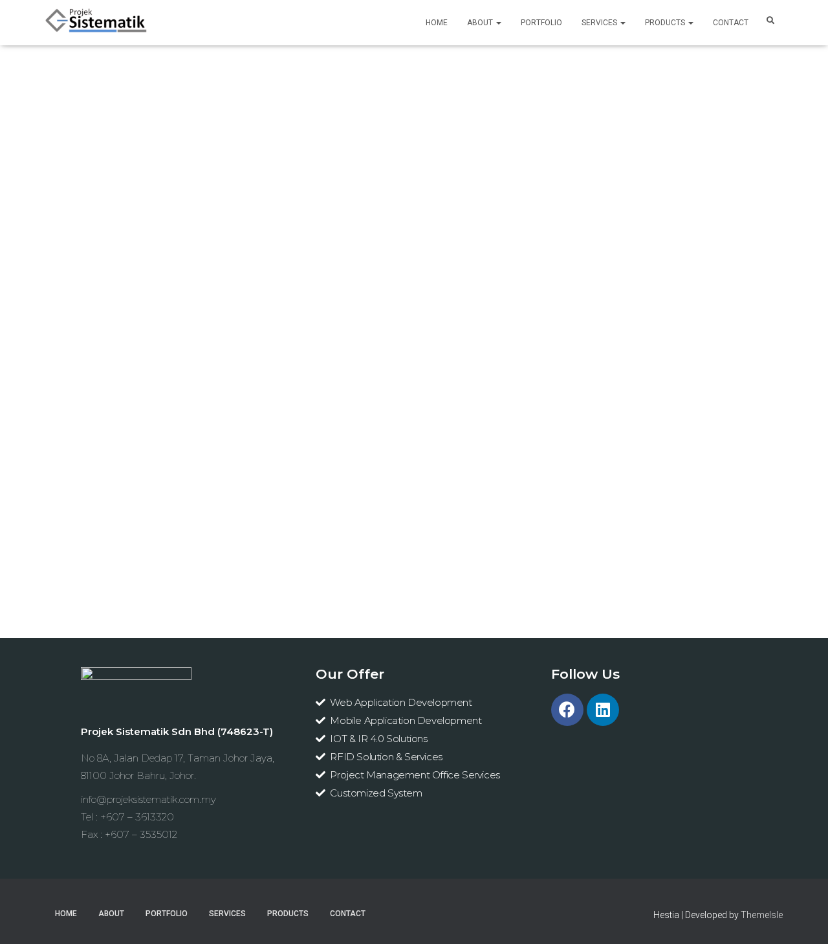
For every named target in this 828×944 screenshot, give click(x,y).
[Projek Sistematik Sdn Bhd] (96, 22)
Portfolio (541, 22)
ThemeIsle (762, 915)
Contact (730, 22)
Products (666, 22)
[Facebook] (567, 710)
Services (600, 22)
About (481, 22)
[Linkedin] (603, 710)
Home (437, 22)
